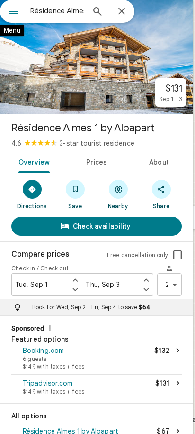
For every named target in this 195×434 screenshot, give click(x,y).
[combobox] (57, 11)
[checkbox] (177, 255)
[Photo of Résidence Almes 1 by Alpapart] (96, 57)
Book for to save (91, 307)
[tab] (32, 161)
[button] (96, 359)
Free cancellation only (137, 255)
